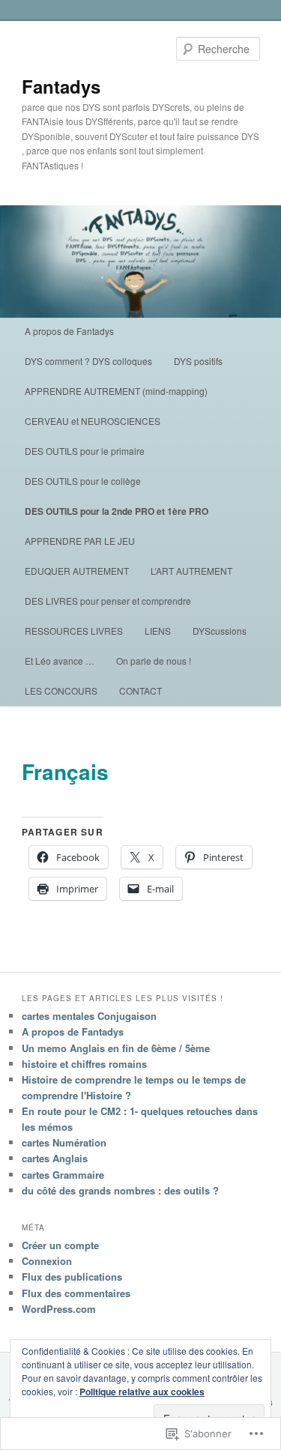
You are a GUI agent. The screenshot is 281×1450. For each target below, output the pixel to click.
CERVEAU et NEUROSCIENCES (92, 420)
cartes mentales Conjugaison (89, 1016)
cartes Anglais (55, 1158)
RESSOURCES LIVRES (74, 630)
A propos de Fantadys (69, 330)
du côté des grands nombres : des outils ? (120, 1190)
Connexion (47, 1261)
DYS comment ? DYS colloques (88, 360)
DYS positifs (198, 360)
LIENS (158, 630)
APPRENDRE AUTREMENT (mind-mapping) (116, 390)
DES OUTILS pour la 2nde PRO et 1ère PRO (116, 511)
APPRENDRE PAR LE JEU (80, 540)
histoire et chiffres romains (84, 1064)
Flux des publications (72, 1276)
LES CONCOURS (61, 690)
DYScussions (220, 630)
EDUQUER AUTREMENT (77, 570)
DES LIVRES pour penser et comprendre (108, 600)
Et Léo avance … (59, 660)
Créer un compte (60, 1245)
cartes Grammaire (63, 1174)
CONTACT (140, 690)
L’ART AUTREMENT (191, 570)
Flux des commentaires (76, 1293)
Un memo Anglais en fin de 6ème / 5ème (116, 1048)
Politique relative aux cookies (142, 1391)
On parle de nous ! (153, 660)
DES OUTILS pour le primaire (85, 450)
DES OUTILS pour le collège (83, 480)
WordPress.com (59, 1309)
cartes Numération (64, 1142)
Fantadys (61, 86)
